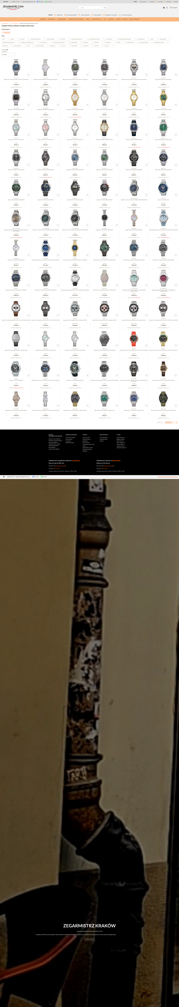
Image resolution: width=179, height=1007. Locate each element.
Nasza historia (120, 441)
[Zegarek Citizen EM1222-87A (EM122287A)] (75, 98)
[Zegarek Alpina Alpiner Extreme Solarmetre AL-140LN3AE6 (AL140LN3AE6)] (163, 218)
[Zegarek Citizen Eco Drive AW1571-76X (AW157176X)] (104, 399)
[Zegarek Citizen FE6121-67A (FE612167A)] (75, 128)
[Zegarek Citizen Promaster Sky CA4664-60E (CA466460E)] (104, 338)
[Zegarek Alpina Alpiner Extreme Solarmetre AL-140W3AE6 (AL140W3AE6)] (75, 278)
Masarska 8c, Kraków (109, 465)
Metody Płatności (86, 439)
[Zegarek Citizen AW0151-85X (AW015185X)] (163, 128)
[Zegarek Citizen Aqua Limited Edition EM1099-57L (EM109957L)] (75, 248)
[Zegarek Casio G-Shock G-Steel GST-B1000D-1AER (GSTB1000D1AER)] (75, 218)
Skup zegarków (52, 447)
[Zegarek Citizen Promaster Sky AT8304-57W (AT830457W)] (104, 248)
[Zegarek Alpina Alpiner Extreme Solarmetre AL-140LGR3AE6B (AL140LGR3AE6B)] (134, 278)
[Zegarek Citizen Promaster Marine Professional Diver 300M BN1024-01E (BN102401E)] (134, 369)
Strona (158, 422)
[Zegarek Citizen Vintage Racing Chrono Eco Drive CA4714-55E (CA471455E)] (163, 308)
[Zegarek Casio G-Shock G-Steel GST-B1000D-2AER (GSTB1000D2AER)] (134, 188)
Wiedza (163, 476)
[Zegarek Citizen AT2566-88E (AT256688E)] (104, 188)
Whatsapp (44, 476)
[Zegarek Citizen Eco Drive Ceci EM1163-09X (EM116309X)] (163, 369)
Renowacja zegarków (53, 442)
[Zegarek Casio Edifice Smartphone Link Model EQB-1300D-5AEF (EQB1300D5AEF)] (16, 218)
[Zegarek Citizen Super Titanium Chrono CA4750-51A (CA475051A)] (134, 68)
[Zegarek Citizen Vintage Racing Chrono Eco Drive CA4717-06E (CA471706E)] (45, 308)
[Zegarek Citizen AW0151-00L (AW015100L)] (134, 128)
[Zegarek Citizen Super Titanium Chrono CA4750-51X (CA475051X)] (75, 68)
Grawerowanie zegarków (54, 449)
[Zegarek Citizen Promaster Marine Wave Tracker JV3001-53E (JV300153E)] (104, 369)
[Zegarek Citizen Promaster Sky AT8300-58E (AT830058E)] (163, 248)
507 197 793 (57, 468)
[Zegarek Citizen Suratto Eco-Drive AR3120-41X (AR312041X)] (104, 278)
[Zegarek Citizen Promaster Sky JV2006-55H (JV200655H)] (45, 278)
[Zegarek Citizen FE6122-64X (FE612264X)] (163, 98)
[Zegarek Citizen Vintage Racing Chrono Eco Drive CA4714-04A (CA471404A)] (16, 308)
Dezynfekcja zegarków (53, 445)
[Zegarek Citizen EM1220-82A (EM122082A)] (104, 98)
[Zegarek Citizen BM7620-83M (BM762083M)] (75, 158)
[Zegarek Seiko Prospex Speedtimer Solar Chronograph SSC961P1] (134, 308)
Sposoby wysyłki (86, 437)
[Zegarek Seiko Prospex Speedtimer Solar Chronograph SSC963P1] (104, 308)
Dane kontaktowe (121, 437)
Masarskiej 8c (116, 460)
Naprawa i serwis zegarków (54, 438)
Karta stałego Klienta (70, 437)
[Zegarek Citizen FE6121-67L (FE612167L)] (16, 128)
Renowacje (175, 476)
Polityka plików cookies (88, 447)
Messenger (36, 476)
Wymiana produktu (70, 442)
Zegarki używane (120, 446)
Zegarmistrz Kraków (121, 447)
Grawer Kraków (120, 444)
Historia (159, 476)
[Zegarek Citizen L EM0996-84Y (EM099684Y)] (134, 218)
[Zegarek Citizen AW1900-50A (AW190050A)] (45, 98)
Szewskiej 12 (76, 460)
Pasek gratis (68, 441)
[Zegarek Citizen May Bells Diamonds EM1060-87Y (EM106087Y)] (45, 68)
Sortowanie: (4, 51)
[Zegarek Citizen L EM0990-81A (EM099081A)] (16, 248)
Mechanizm (15, 23)
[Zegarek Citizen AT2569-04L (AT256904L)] (45, 188)
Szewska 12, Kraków (61, 465)
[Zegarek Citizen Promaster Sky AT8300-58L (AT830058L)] (134, 248)
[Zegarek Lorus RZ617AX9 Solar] (163, 188)
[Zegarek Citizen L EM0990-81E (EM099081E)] (104, 218)
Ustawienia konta (103, 439)
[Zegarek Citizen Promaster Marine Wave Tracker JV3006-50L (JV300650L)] (45, 369)
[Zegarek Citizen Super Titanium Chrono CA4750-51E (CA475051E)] (104, 68)
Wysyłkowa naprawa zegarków (55, 440)
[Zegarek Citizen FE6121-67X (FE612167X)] (45, 128)
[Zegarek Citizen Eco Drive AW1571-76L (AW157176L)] (134, 399)
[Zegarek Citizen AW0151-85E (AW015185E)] (16, 158)
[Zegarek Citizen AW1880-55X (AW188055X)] (16, 188)
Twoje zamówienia (104, 437)
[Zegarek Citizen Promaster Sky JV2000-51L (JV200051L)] (16, 278)
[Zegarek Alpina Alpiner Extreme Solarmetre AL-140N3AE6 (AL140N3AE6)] (45, 248)
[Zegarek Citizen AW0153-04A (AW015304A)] (104, 128)
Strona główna (5, 23)
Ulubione (102, 441)
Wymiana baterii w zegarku (54, 444)
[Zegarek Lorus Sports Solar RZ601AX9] (16, 369)
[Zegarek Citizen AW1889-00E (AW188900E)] (134, 158)
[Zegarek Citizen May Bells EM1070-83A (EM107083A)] (75, 338)
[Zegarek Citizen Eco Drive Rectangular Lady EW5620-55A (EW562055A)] (45, 399)
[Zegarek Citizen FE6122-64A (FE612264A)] (134, 98)
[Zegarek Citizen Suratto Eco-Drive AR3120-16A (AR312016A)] (16, 338)
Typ (10, 23)
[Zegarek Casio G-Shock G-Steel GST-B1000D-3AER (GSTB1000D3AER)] (45, 218)
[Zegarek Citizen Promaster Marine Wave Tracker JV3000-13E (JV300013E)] (134, 338)
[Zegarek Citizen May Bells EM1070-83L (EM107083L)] (45, 338)
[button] (105, 7)
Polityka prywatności (87, 449)
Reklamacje (85, 441)
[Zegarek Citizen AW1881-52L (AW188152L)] (163, 158)
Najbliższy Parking (120, 439)
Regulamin (85, 451)
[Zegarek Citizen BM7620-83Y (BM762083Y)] (104, 158)
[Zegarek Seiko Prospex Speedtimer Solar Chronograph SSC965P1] (75, 308)
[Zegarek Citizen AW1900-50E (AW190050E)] (16, 98)
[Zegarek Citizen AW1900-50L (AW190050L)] (163, 68)
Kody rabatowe (69, 439)
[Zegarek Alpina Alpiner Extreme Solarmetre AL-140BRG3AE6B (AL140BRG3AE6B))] (163, 278)
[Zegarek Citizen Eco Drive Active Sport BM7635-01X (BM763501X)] (163, 399)
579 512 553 (105, 468)
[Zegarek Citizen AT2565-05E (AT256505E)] (75, 188)
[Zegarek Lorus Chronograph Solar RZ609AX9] (75, 369)
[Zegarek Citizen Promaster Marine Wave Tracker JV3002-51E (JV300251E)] (163, 338)
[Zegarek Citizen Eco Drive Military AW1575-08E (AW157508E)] (75, 399)
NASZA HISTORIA (89, 939)
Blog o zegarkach (120, 442)
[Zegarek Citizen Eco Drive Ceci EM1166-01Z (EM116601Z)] (16, 399)
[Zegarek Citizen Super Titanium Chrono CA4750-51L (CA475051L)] (16, 68)
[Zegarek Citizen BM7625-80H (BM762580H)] (45, 158)
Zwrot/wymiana (86, 442)
